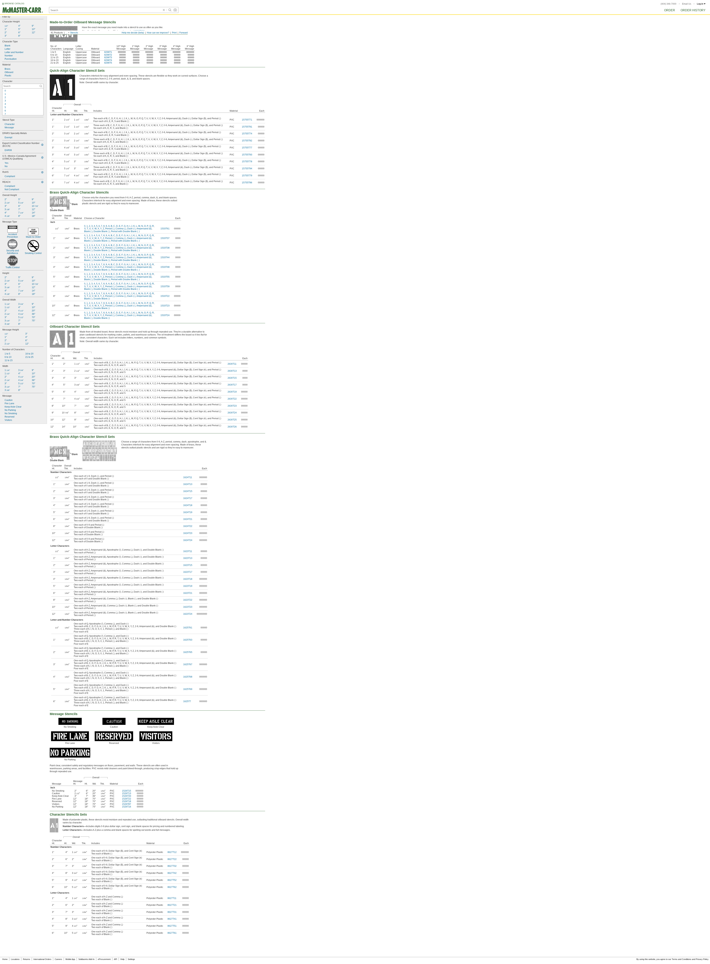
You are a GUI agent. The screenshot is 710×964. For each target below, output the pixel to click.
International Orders (42, 959)
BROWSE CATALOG (14, 3)
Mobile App (70, 959)
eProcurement (104, 959)
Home (5, 959)
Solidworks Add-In (86, 959)
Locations (15, 959)
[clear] (164, 10)
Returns (26, 959)
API (115, 959)
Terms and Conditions (681, 959)
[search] (41, 86)
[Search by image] (175, 10)
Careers (58, 959)
